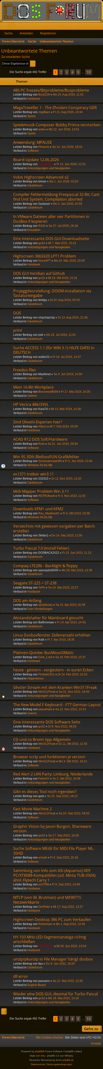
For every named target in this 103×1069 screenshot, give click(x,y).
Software (33, 150)
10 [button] (88, 72)
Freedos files (24, 369)
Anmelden (26, 33)
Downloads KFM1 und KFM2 (38, 508)
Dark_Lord (45, 657)
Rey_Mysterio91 (49, 513)
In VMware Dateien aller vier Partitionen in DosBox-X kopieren (51, 219)
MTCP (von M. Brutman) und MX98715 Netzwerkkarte (47, 900)
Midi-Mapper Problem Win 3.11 (41, 491)
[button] (50, 72)
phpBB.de (68, 1060)
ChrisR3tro (45, 164)
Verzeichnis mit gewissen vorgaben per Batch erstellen (54, 528)
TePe (41, 587)
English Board (36, 985)
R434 (42, 226)
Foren (12, 27)
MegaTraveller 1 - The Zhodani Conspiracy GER (55, 107)
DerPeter (44, 906)
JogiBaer (44, 112)
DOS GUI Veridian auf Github (39, 273)
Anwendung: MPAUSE (32, 142)
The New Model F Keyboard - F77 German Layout (57, 704)
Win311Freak (47, 691)
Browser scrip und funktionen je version (49, 756)
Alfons (42, 426)
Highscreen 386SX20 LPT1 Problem (44, 256)
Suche (8, 33)
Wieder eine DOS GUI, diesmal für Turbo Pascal (55, 994)
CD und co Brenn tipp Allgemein (42, 739)
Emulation (33, 230)
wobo (42, 129)
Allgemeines (35, 678)
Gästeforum (34, 185)
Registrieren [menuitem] (100, 27)
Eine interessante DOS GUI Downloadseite (51, 238)
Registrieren (48, 33)
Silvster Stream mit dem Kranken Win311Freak (55, 687)
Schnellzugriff (4, 27)
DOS (17, 313)
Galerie (32, 395)
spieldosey (45, 605)
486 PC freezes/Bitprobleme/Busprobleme (51, 90)
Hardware (33, 98)
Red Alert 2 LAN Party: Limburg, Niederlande (53, 774)
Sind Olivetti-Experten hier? (37, 422)
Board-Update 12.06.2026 (36, 159)
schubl (42, 857)
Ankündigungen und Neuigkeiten (48, 168)
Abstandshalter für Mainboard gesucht (48, 617)
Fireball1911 (46, 674)
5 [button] (78, 72)
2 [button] (61, 72)
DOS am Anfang (27, 600)
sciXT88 (43, 884)
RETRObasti (46, 496)
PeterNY (43, 778)
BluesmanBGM (48, 391)
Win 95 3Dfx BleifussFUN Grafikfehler (46, 456)
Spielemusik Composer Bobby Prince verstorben (57, 124)
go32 (41, 243)
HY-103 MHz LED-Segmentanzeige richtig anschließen (49, 939)
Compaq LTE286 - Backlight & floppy (45, 565)
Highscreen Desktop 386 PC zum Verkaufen (52, 919)
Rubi (41, 443)
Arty (43, 1055)
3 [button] (67, 72)
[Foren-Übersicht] (51, 11)
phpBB (39, 1051)
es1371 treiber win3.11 (33, 474)
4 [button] (72, 72)
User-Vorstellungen (39, 609)
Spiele (31, 116)
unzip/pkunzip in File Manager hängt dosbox (53, 959)
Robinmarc (45, 924)
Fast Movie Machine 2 (32, 808)
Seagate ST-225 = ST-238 (35, 583)
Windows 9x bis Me (39, 465)
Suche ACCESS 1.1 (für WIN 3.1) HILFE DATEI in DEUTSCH (53, 350)
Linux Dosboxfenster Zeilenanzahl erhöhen (52, 635)
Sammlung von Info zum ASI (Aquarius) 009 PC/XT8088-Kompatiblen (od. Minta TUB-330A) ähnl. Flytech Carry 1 (54, 875)
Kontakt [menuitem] (96, 1043)
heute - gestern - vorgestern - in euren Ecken (53, 670)
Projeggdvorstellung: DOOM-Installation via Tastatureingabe (52, 293)
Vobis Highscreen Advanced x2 (41, 177)
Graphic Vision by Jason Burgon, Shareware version (52, 829)
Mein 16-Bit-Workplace (33, 387)
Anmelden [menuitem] (93, 27)
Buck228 (44, 94)
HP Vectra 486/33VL (31, 404)
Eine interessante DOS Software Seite (46, 722)
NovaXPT (44, 260)
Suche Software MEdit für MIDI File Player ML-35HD (53, 851)
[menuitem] (49, 1037)
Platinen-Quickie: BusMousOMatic (43, 652)
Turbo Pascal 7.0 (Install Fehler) (41, 548)
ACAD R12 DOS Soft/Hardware (40, 439)
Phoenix (43, 147)
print (17, 330)
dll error (20, 976)
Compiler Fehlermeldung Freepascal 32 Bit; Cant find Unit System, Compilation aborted (56, 197)
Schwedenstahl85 (50, 461)
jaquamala (45, 709)
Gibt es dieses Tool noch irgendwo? (44, 791)
